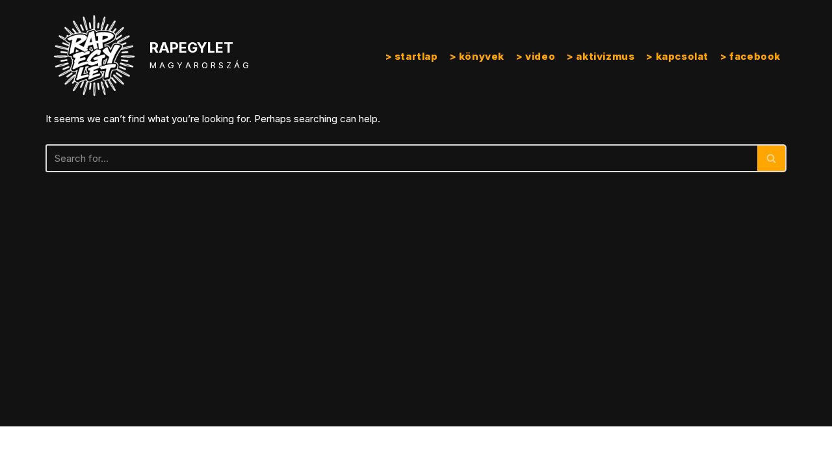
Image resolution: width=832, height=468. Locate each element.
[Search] (771, 158)
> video (535, 56)
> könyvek (477, 56)
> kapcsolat (677, 56)
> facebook (750, 56)
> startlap (411, 56)
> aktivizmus (600, 56)
